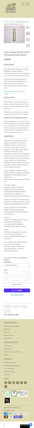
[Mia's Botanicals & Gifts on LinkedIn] (21, 382)
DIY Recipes (7, 374)
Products (11, 22)
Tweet (8, 306)
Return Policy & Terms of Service (12, 352)
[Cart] (28, 4)
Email (8, 311)
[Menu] (23, 4)
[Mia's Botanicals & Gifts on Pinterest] (17, 382)
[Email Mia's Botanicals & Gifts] (5, 386)
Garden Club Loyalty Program (11, 326)
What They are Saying (10, 362)
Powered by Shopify (9, 410)
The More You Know (9, 371)
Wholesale (7, 329)
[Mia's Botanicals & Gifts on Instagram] (25, 382)
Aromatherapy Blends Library (11, 365)
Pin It (25, 306)
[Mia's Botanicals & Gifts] (11, 9)
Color (5, 270)
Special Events (8, 338)
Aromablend (7, 262)
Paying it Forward (8, 335)
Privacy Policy (7, 346)
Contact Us (7, 355)
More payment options (17, 295)
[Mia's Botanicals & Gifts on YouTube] (13, 382)
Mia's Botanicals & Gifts (14, 407)
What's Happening (9, 368)
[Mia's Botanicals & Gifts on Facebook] (9, 382)
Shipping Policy (8, 349)
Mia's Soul (6, 332)
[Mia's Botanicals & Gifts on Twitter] (5, 382)
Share (16, 306)
